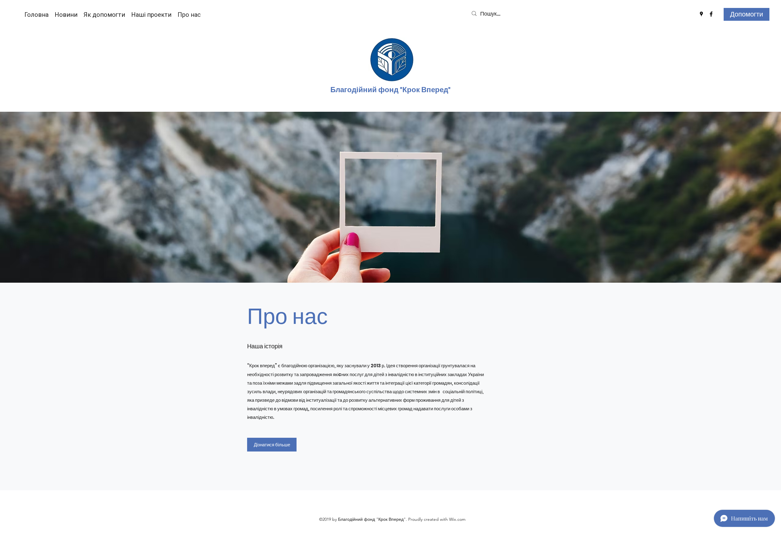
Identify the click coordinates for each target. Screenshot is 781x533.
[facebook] (711, 14)
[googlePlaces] (701, 14)
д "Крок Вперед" (422, 90)
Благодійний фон (362, 90)
